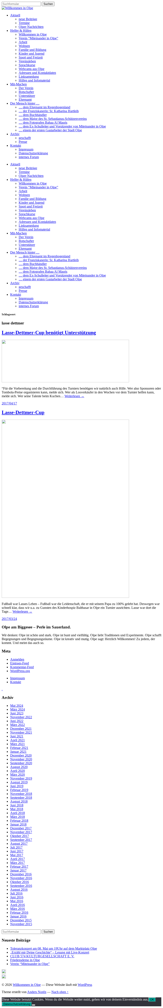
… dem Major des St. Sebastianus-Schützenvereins (53, 118)
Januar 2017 (18, 870)
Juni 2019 (16, 786)
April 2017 (17, 859)
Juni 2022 (16, 721)
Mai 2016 (16, 901)
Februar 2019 (19, 790)
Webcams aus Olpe (31, 69)
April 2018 (17, 813)
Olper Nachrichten (31, 27)
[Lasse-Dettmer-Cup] (65, 596)
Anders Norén (36, 992)
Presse (23, 141)
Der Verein (26, 88)
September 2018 (21, 797)
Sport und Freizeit (31, 57)
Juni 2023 (16, 713)
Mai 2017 (16, 855)
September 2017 (21, 840)
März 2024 (17, 709)
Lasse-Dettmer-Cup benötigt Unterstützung (49, 332)
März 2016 (17, 908)
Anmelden (17, 659)
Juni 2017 (16, 851)
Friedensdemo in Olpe (25, 960)
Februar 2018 (19, 820)
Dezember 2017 (21, 828)
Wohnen (24, 46)
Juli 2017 (16, 847)
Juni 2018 (16, 805)
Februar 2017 (19, 866)
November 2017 (21, 832)
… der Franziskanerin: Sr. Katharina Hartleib (49, 111)
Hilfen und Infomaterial (34, 80)
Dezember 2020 (21, 755)
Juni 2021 (16, 736)
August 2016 (19, 889)
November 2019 (21, 778)
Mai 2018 (16, 809)
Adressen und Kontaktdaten (37, 73)
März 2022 (17, 725)
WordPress (85, 984)
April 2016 (17, 905)
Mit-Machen (18, 84)
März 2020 (17, 774)
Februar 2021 (19, 748)
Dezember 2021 (21, 728)
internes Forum (29, 157)
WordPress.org (20, 671)
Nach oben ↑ (60, 992)
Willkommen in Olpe (33, 34)
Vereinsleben (27, 61)
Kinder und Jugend (31, 53)
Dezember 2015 (21, 920)
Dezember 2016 (21, 874)
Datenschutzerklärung (33, 153)
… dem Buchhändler (33, 115)
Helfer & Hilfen (20, 30)
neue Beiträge (28, 19)
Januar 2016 (18, 916)
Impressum (26, 149)
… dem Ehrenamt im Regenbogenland (44, 107)
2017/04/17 (9, 403)
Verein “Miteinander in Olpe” (38, 38)
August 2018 (19, 801)
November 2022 (21, 717)
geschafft (25, 138)
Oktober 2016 (19, 882)
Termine (24, 23)
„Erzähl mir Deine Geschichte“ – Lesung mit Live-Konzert (49, 952)
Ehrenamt (25, 99)
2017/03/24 (9, 619)
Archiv (15, 134)
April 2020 (17, 771)
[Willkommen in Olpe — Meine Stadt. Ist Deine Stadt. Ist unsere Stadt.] (17, 8)
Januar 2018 (18, 824)
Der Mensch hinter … (24, 103)
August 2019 (19, 782)
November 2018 (21, 794)
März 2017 (17, 863)
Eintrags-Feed (19, 663)
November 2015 (21, 924)
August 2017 (19, 843)
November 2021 (21, 732)
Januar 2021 (18, 751)
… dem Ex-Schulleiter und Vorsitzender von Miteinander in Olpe (62, 126)
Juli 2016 (16, 893)
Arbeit (23, 42)
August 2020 (19, 767)
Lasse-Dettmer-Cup (23, 412)
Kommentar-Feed (22, 667)
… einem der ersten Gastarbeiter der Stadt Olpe (50, 130)
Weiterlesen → (74, 396)
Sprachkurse (27, 65)
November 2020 (21, 759)
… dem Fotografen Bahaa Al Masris (43, 122)
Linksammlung (29, 76)
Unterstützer (27, 96)
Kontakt (15, 145)
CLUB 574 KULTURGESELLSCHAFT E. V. (42, 956)
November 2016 (21, 878)
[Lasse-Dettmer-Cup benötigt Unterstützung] (65, 381)
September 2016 (21, 886)
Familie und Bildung (32, 50)
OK (152, 999)
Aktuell (15, 15)
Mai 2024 (16, 705)
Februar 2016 (19, 912)
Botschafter (26, 92)
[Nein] (33, 1005)
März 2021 (17, 744)
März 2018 (17, 817)
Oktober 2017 (19, 836)
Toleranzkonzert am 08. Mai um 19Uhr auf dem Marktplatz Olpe (53, 948)
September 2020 (21, 763)
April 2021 (17, 740)
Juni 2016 (16, 897)
